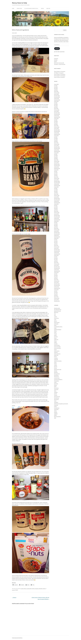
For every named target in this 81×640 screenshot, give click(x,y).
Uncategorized (56, 408)
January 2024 (56, 128)
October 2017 (56, 235)
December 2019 (57, 198)
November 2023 (57, 131)
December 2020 (57, 181)
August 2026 (56, 84)
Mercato (55, 366)
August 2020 (56, 186)
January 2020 (56, 196)
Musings (55, 370)
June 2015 (56, 275)
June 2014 (56, 292)
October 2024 (56, 115)
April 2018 (56, 226)
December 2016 (57, 249)
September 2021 (57, 168)
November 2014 (57, 285)
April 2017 (56, 244)
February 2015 (56, 281)
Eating (25, 588)
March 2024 (56, 125)
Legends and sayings (57, 360)
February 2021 (56, 178)
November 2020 (57, 182)
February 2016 (56, 263)
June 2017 (56, 241)
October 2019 (56, 201)
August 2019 (56, 204)
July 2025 (55, 102)
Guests (55, 338)
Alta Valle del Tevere (57, 309)
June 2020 (56, 189)
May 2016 (56, 259)
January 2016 (56, 265)
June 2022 (56, 155)
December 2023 (57, 129)
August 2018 (56, 221)
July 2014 (55, 291)
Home (13, 8)
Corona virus (56, 318)
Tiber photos (56, 399)
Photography (56, 380)
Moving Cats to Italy (57, 369)
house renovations (57, 348)
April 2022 (56, 158)
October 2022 (56, 149)
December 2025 (57, 95)
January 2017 (56, 248)
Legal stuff (56, 359)
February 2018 (56, 229)
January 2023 (56, 145)
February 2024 (56, 127)
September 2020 (57, 185)
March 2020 (56, 194)
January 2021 (56, 179)
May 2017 (56, 242)
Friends (55, 333)
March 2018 (56, 228)
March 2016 (56, 262)
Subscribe (57, 48)
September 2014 (57, 288)
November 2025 (57, 97)
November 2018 (57, 216)
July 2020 (55, 188)
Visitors (55, 410)
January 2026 (56, 94)
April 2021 (56, 175)
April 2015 (56, 278)
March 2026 (56, 91)
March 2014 (56, 296)
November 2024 (57, 114)
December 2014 (57, 283)
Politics (55, 382)
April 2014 (56, 295)
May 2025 (56, 105)
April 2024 (56, 124)
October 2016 (56, 252)
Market (55, 363)
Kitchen (55, 356)
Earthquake (56, 323)
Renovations (56, 388)
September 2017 (57, 236)
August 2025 (56, 101)
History (55, 340)
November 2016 (57, 251)
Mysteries (56, 372)
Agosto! (55, 61)
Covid (55, 319)
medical (55, 365)
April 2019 (56, 209)
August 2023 (56, 135)
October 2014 (56, 286)
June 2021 (56, 172)
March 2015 (56, 279)
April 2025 (56, 107)
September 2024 (57, 117)
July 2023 (55, 137)
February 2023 (56, 144)
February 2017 (56, 246)
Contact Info (19, 8)
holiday (55, 342)
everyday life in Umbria (30, 588)
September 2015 (57, 271)
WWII (55, 417)
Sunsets (55, 393)
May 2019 (56, 208)
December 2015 (57, 266)
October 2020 (56, 184)
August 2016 (56, 255)
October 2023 (56, 132)
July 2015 (55, 273)
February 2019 (56, 212)
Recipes (42, 8)
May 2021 (56, 174)
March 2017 (56, 245)
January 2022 (56, 162)
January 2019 (56, 214)
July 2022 (55, 154)
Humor (55, 349)
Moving (55, 368)
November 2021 (57, 165)
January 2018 (56, 231)
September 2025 (57, 99)
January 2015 (56, 282)
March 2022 (56, 159)
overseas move (56, 378)
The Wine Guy (56, 398)
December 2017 (57, 232)
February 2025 (56, 109)
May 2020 (56, 191)
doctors (55, 321)
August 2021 (56, 169)
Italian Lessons (56, 350)
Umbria (44, 588)
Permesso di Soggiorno (58, 379)
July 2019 (55, 205)
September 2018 (57, 219)
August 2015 (56, 272)
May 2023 (56, 139)
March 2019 (56, 211)
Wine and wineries (57, 416)
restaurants (56, 389)
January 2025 (56, 111)
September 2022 (57, 151)
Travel (55, 400)
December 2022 (57, 147)
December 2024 (57, 112)
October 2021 (56, 167)
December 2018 (57, 215)
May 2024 (56, 122)
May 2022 (56, 157)
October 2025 (56, 98)
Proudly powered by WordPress (17, 637)
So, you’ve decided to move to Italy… (31, 8)
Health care (56, 339)
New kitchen (56, 375)
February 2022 (56, 161)
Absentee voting (57, 308)
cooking (22, 588)
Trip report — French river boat (59, 64)
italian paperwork (57, 353)
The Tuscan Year (57, 396)
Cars (55, 313)
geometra (56, 336)
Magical (14, 597)
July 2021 (55, 171)
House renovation (57, 346)
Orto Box (55, 60)
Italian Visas (56, 355)
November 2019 (57, 199)
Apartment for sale (57, 311)
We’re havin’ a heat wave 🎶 (59, 62)
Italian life (56, 352)
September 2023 (57, 134)
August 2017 (56, 238)
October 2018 (56, 218)
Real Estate (56, 383)
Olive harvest (56, 376)
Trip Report (56, 402)
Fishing (55, 330)
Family (55, 328)
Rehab (55, 386)
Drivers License (56, 322)
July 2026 (55, 85)
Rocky (55, 390)
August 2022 (56, 152)
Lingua (55, 362)
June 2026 (56, 87)
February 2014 (56, 298)
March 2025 (56, 108)
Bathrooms (56, 312)
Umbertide (40, 588)
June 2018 (56, 224)
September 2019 (57, 202)
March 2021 (56, 176)
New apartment (57, 373)
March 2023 (56, 142)
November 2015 (57, 268)
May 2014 (56, 293)
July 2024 (55, 119)
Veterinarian (56, 409)
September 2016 (57, 253)
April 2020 (56, 192)
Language (56, 358)
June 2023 (56, 138)
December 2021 (57, 164)
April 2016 (56, 261)
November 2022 (57, 148)
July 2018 (55, 222)
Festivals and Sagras (57, 329)
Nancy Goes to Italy (19, 3)
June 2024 (56, 121)
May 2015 (56, 276)
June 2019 (56, 206)
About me (48, 8)
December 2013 (57, 301)
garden (55, 335)
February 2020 (56, 195)
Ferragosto (56, 58)
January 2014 (56, 299)
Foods (55, 332)
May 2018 (56, 225)
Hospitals (55, 343)
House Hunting (57, 345)
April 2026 (56, 89)
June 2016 (56, 258)
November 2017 (57, 234)
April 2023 (56, 141)
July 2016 (55, 256)
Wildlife (55, 415)
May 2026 (56, 88)
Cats (55, 315)
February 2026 (56, 92)
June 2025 (56, 104)
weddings (56, 413)
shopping (36, 588)
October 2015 (56, 269)
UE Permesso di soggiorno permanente (61, 403)
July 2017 (55, 239)
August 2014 (56, 289)
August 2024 (56, 118)
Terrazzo (55, 395)
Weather (55, 412)
